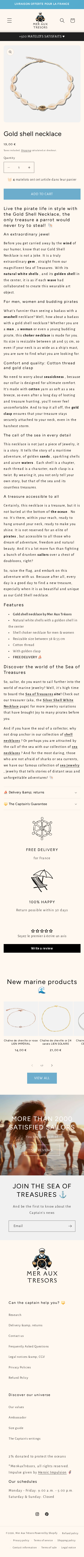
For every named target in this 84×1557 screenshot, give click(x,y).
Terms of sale (49, 1547)
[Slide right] (52, 1065)
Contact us (16, 1336)
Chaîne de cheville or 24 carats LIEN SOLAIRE (55, 1042)
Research (15, 1315)
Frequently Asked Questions (29, 1346)
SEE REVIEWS (42, 1150)
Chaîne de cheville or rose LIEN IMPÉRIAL (21, 1042)
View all (42, 1078)
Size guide (16, 1428)
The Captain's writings (25, 1438)
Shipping (26, 150)
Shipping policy (67, 1540)
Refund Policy (18, 1377)
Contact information (25, 1547)
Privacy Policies (20, 1367)
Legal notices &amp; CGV (27, 1356)
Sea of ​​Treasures (39, 694)
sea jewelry (70, 765)
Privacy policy (21, 1540)
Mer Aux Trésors (25, 1533)
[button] (9, 20)
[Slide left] (32, 1065)
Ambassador (17, 1417)
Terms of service (43, 1540)
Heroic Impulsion (52, 1472)
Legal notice (68, 1547)
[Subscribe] (70, 1226)
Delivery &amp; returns (26, 1325)
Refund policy (70, 1533)
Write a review (42, 948)
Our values (16, 1407)
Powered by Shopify (46, 1533)
